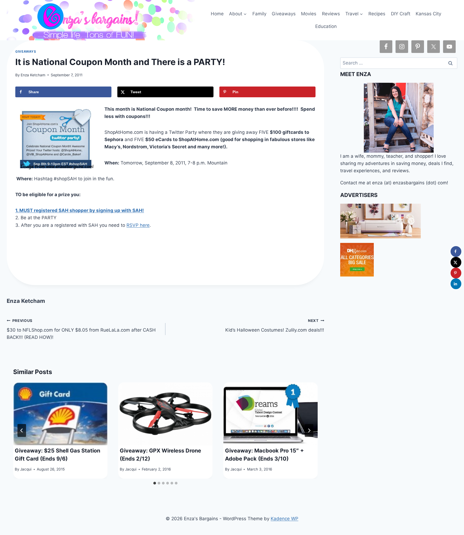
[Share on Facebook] (456, 251)
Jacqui (25, 469)
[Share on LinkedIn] (456, 283)
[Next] (309, 430)
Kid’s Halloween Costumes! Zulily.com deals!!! (274, 325)
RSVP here (138, 225)
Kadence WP (284, 518)
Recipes (376, 13)
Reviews (331, 13)
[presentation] (60, 413)
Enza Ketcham (33, 75)
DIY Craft (400, 13)
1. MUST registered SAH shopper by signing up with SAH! (79, 210)
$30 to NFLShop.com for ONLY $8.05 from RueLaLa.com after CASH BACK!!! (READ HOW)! (81, 329)
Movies (308, 13)
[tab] (154, 483)
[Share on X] (456, 262)
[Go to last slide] (21, 430)
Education (326, 26)
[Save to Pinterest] (456, 273)
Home (217, 13)
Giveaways (284, 13)
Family (259, 13)
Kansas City (428, 13)
